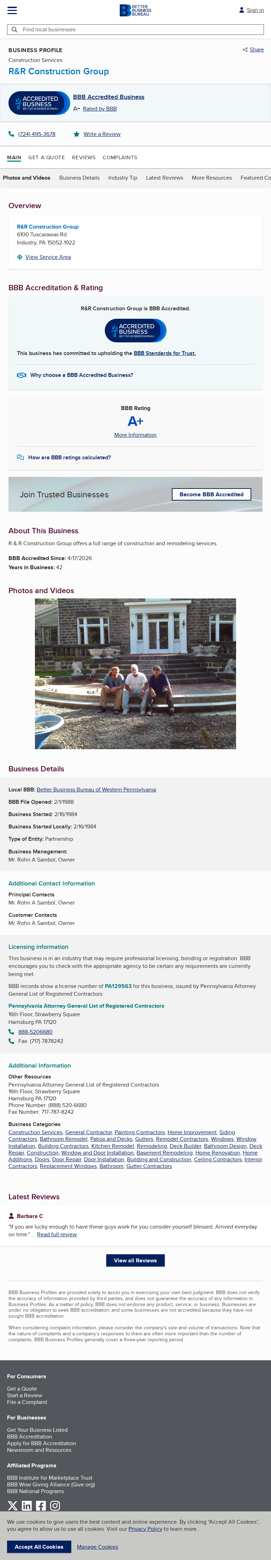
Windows (222, 1139)
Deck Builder (185, 1146)
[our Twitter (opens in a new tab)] (12, 1509)
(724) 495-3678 (36, 134)
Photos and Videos (26, 178)
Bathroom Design (225, 1146)
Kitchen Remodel (112, 1146)
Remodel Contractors (182, 1139)
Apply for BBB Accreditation (41, 1443)
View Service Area (48, 257)
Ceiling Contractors (218, 1159)
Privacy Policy (145, 1529)
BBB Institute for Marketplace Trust (49, 1478)
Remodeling (152, 1146)
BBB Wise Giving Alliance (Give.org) (51, 1484)
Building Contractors (63, 1146)
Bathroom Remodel (64, 1139)
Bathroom (112, 1166)
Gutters (144, 1139)
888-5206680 (35, 1031)
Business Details (79, 178)
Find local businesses (49, 29)
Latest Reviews (164, 178)
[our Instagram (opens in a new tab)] (55, 1509)
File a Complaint (27, 1402)
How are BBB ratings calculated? (69, 457)
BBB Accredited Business (108, 97)
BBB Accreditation (29, 1436)
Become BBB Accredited (211, 494)
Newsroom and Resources (39, 1450)
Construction (43, 1153)
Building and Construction (159, 1159)
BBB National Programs (35, 1491)
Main (14, 157)
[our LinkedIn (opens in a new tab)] (26, 1509)
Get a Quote (46, 157)
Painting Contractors (140, 1132)
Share (257, 49)
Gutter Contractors (149, 1166)
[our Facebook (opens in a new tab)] (41, 1509)
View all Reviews (135, 1260)
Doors (42, 1159)
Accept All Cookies (39, 1547)
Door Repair (66, 1159)
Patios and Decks (111, 1139)
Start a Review (24, 1395)
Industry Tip (122, 178)
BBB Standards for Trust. (165, 353)
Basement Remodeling (165, 1153)
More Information (135, 435)
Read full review (57, 1234)
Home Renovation (217, 1153)
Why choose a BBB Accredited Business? (81, 375)
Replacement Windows (68, 1166)
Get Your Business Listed (37, 1430)
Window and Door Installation (97, 1153)
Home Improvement (192, 1132)
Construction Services (35, 1132)
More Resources (212, 178)
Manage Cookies (97, 1546)
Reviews (84, 157)
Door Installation (104, 1159)
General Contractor (88, 1132)
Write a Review (102, 134)
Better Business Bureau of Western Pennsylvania (96, 789)
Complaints (120, 157)
